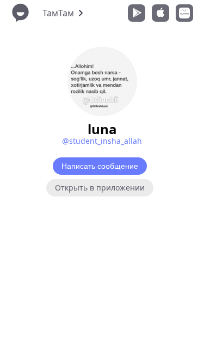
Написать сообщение (99, 166)
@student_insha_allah (102, 141)
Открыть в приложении (100, 187)
